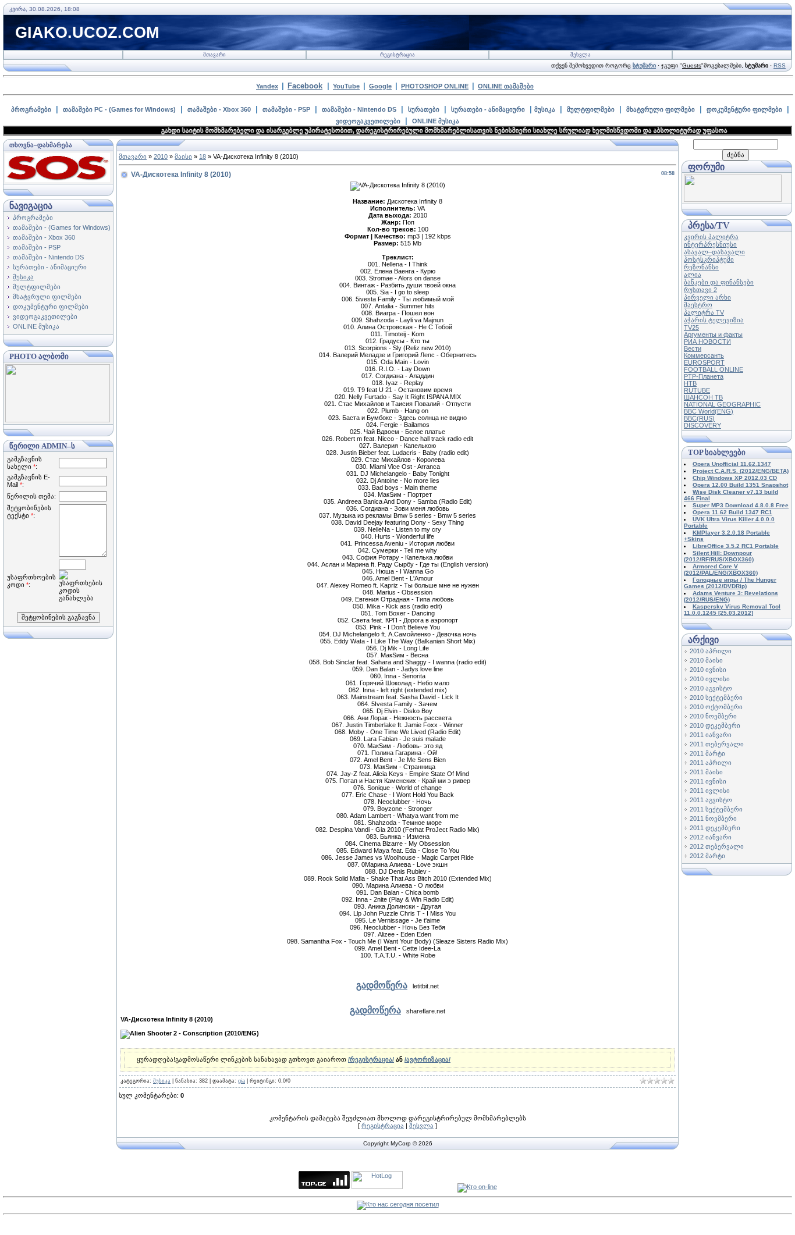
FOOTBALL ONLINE (713, 369)
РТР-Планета (703, 376)
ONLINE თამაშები (506, 86)
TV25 (691, 327)
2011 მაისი (706, 771)
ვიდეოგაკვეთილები (368, 121)
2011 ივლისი (710, 790)
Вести (692, 348)
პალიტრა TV (704, 312)
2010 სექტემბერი (716, 697)
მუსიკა (544, 109)
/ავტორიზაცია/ (427, 1059)
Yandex (267, 86)
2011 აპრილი (711, 762)
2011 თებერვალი (717, 744)
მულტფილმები (591, 109)
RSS (779, 65)
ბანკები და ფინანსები (719, 282)
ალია (692, 274)
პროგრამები (31, 109)
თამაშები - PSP (286, 109)
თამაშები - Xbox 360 (219, 109)
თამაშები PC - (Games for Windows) (119, 109)
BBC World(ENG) (708, 411)
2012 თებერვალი (717, 846)
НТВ (690, 383)
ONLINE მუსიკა (435, 121)
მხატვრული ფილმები (660, 109)
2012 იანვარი (711, 837)
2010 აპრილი (711, 650)
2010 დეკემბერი (715, 725)
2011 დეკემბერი (715, 827)
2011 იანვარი (711, 734)
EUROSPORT (704, 362)
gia (241, 1081)
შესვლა (580, 55)
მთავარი (214, 55)
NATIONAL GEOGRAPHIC (722, 404)
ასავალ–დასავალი (714, 251)
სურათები (423, 109)
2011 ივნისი (708, 781)
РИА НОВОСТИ (707, 341)
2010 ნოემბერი (713, 716)
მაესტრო (698, 304)
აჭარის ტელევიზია (714, 319)
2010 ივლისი (710, 678)
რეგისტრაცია (397, 55)
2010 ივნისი (708, 669)
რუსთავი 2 (700, 289)
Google (380, 86)
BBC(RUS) (699, 418)
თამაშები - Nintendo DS (359, 109)
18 (202, 156)
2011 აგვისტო (711, 799)
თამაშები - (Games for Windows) (62, 227)
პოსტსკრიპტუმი (709, 259)
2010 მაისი (706, 660)
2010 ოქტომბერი (716, 706)
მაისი (183, 156)
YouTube (346, 86)
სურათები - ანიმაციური (488, 109)
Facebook (305, 85)
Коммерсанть (704, 355)
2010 (161, 156)
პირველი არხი (707, 297)
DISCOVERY (702, 425)
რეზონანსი (701, 267)
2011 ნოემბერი (713, 818)
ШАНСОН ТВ (703, 397)
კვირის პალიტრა (711, 236)
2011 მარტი (707, 753)
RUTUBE (697, 390)
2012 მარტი (707, 855)
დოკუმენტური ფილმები (744, 109)
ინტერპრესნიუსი (710, 244)
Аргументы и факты (713, 334)
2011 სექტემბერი (716, 809)
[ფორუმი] (733, 199)
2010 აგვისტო (711, 688)
